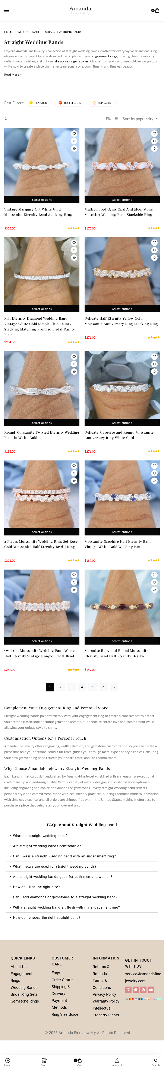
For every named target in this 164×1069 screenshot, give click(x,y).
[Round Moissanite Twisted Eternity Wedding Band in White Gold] (41, 388)
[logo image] (80, 9)
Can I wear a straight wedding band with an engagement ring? (64, 856)
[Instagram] (128, 990)
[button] (82, 836)
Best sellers (72, 102)
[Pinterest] (143, 990)
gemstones (81, 61)
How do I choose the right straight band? (47, 918)
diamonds (62, 61)
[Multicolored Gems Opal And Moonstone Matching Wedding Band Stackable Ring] (122, 165)
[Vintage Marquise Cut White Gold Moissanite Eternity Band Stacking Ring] (41, 165)
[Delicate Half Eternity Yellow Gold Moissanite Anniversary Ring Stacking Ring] (122, 274)
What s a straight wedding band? (40, 836)
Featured (41, 102)
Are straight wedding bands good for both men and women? (62, 877)
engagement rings (104, 56)
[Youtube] (151, 990)
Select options (42, 199)
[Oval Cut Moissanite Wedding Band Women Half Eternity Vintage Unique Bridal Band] (41, 607)
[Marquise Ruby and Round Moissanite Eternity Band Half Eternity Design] (122, 607)
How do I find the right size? (36, 887)
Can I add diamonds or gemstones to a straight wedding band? (65, 897)
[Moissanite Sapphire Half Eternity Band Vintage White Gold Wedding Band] (122, 497)
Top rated (104, 102)
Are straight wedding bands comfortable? (47, 846)
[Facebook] (136, 990)
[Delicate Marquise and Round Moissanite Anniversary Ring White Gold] (122, 388)
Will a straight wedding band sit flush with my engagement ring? (66, 907)
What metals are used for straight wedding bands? (55, 866)
